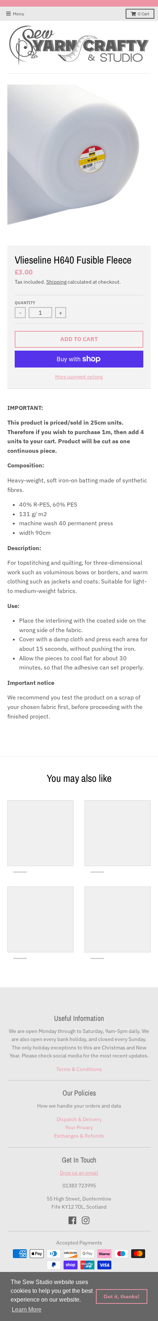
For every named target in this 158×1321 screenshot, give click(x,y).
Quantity (25, 302)
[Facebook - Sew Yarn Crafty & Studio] (72, 1220)
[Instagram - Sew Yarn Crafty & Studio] (85, 1220)
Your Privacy (79, 1127)
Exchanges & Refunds (79, 1135)
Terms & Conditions (79, 1069)
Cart (143, 13)
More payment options (79, 377)
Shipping (56, 282)
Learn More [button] (27, 1309)
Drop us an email (79, 1172)
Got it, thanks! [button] (122, 1296)
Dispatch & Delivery (79, 1119)
